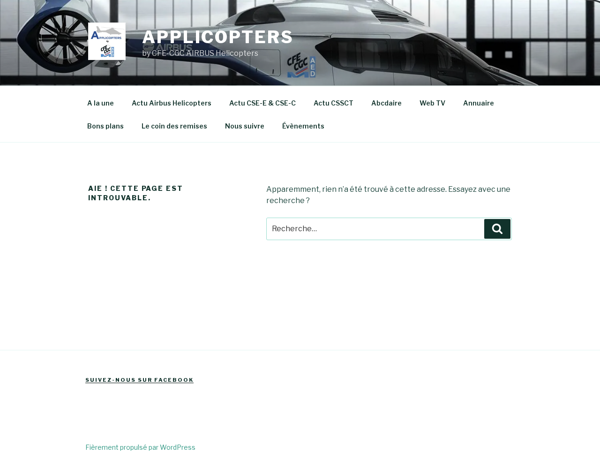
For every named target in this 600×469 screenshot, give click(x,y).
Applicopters (218, 37)
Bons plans (105, 126)
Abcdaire (386, 103)
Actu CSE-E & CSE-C (262, 103)
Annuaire (478, 103)
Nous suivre (244, 126)
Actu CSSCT (333, 103)
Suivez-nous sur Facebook (139, 380)
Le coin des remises (174, 126)
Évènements (303, 126)
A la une (100, 103)
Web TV (432, 103)
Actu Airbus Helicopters (171, 103)
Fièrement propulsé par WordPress (140, 447)
